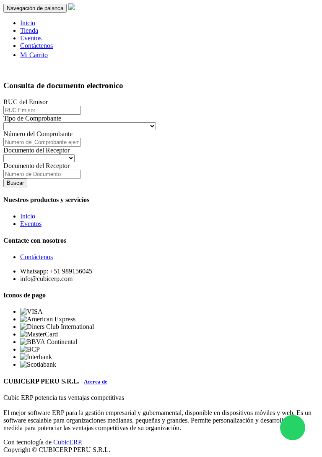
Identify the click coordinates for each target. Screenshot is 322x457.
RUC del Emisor (25, 101)
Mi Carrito (34, 54)
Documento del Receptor (36, 150)
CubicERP (67, 442)
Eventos (31, 223)
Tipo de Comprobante (32, 118)
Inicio (27, 216)
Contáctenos (36, 256)
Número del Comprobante (38, 133)
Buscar (15, 183)
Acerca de (95, 381)
